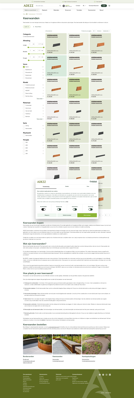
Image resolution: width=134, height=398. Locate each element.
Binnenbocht (29, 72)
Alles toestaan (87, 215)
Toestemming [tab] (46, 186)
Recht (27, 67)
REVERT (28, 90)
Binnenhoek (29, 78)
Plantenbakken (26, 378)
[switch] (59, 209)
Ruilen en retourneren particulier (64, 376)
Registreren (75, 378)
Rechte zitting (29, 96)
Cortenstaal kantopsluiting (88, 361)
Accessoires (26, 391)
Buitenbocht (29, 69)
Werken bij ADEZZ (44, 380)
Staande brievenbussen (29, 386)
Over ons (41, 378)
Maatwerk (44, 10)
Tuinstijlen (79, 10)
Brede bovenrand (30, 87)
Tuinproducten (32, 14)
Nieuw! (101, 10)
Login (104, 5)
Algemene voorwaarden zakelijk (80, 383)
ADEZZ (43, 320)
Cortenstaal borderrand (29, 361)
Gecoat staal (29, 111)
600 (27, 148)
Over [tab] (88, 186)
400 (27, 145)
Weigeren (47, 215)
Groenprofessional (93, 5)
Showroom (68, 10)
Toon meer (39, 98)
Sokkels (25, 383)
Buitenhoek (28, 75)
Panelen (25, 385)
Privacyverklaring (43, 381)
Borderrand (26, 359)
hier (67, 201)
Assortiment (26, 376)
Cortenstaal (28, 105)
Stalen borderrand (27, 362)
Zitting (27, 125)
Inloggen (74, 376)
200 (27, 150)
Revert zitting (29, 93)
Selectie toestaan (67, 215)
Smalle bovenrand (30, 85)
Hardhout (28, 113)
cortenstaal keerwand (53, 327)
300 (27, 153)
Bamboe (28, 116)
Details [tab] (67, 186)
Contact (41, 376)
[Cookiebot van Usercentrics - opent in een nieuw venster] (91, 182)
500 (27, 142)
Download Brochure (44, 383)
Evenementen (91, 10)
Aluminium (28, 108)
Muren (24, 381)
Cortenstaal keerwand (28, 36)
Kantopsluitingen (27, 388)
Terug (24, 14)
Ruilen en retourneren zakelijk (79, 381)
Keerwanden (29, 128)
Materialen (56, 10)
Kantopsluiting (85, 359)
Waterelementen (27, 380)
